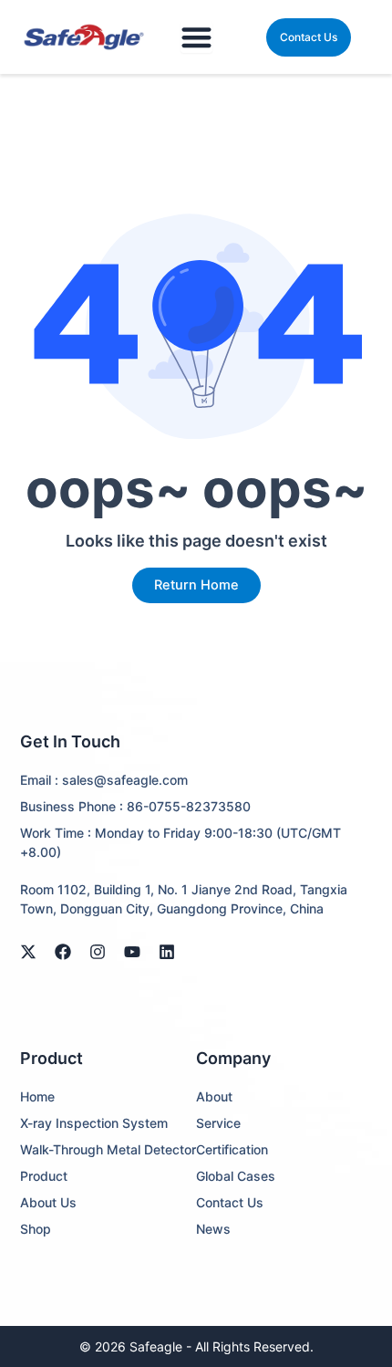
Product (43, 1176)
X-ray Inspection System (94, 1123)
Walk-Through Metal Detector (108, 1149)
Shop (35, 1229)
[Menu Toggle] (196, 37)
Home (37, 1096)
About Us (48, 1202)
